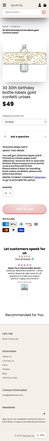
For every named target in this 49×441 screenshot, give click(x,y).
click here (40, 177)
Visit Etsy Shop (9, 377)
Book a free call (10, 338)
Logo (17, 5)
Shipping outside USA (13, 115)
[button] (22, 295)
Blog (4, 373)
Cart (45, 5)
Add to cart (24, 209)
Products (15, 26)
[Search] (43, 12)
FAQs (4, 365)
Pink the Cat (28, 435)
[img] (24, 256)
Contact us (8, 360)
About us (7, 356)
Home (5, 26)
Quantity (7, 187)
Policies (6, 369)
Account (39, 5)
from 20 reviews (22, 259)
